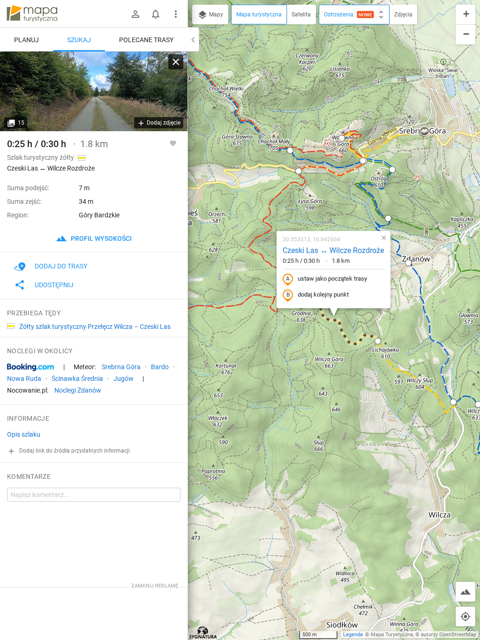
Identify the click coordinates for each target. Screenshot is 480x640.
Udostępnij (54, 285)
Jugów (123, 378)
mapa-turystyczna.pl (32, 13)
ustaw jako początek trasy (332, 278)
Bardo (160, 367)
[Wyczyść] (175, 61)
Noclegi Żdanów (77, 390)
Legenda (353, 635)
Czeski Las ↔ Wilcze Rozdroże (333, 250)
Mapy (215, 14)
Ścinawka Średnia (77, 378)
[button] (341, 138)
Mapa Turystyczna (392, 635)
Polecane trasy (146, 40)
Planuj (26, 40)
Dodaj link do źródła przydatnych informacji (74, 450)
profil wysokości (100, 238)
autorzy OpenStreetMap (448, 635)
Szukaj (79, 40)
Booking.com (30, 367)
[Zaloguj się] (135, 14)
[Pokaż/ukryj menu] (175, 14)
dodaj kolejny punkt (323, 294)
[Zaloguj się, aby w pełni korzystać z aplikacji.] (172, 143)
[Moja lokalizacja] (465, 616)
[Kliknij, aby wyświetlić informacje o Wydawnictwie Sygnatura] (203, 632)
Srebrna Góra (121, 367)
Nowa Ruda (24, 378)
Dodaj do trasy (61, 266)
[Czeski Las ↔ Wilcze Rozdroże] (94, 91)
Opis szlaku (23, 434)
